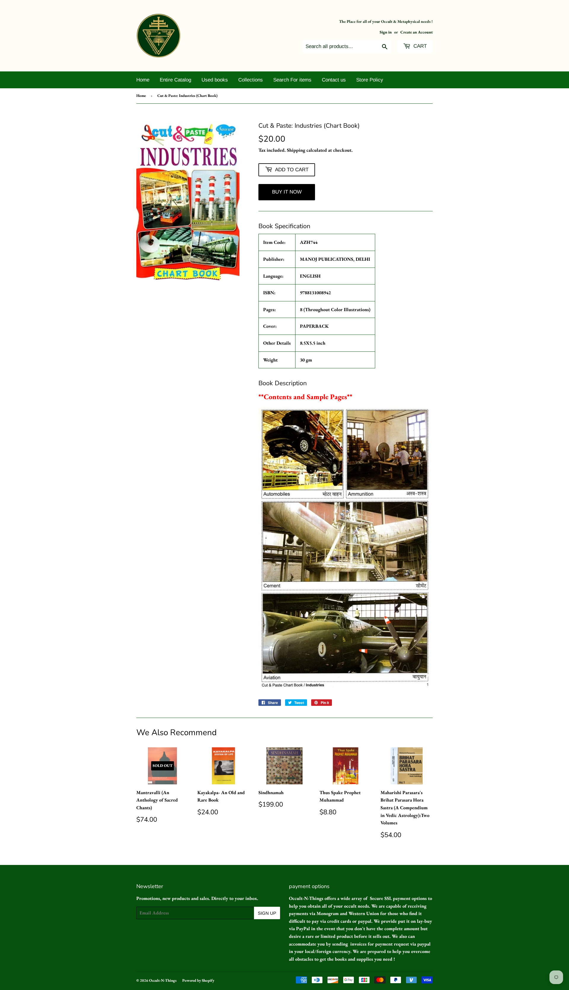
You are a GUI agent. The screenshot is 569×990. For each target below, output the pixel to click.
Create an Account (416, 32)
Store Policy (369, 80)
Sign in (386, 32)
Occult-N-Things (163, 980)
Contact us (334, 80)
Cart (419, 46)
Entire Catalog (175, 80)
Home (142, 80)
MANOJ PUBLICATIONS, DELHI (335, 259)
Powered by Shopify (198, 980)
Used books (215, 80)
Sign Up (267, 913)
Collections (250, 80)
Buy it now (287, 192)
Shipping (296, 150)
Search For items (292, 80)
